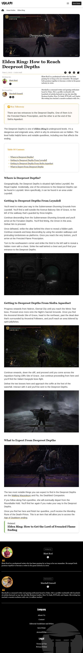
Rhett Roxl (13, 80)
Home (2, 10)
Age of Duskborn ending (15, 517)
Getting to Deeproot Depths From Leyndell (28, 160)
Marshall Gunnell (16, 94)
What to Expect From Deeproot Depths (27, 167)
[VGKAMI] (7, 3)
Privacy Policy (41, 647)
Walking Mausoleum (21, 495)
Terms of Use (41, 644)
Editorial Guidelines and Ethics (42, 624)
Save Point (41, 628)
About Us (41, 615)
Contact (42, 619)
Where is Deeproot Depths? (22, 157)
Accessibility (41, 632)
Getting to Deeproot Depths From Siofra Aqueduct (31, 163)
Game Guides (10, 10)
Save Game (76, 3)
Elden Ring (21, 10)
